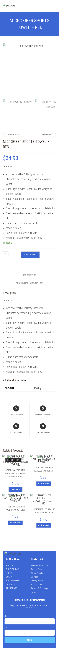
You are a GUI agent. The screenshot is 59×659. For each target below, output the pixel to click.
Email (6, 627)
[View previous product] (5, 135)
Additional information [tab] (29, 283)
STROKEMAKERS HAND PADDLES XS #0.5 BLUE (15, 508)
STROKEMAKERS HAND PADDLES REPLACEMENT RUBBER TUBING (15, 473)
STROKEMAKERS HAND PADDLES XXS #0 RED (43, 469)
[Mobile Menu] (54, 6)
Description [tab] (29, 275)
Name (7, 616)
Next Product (46, 135)
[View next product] (54, 135)
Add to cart (30, 255)
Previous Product (14, 135)
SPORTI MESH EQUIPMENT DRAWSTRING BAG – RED (43, 511)
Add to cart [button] (43, 484)
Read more (15, 489)
